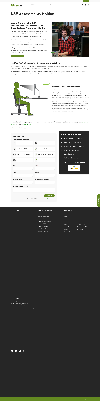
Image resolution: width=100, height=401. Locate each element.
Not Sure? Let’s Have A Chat (44, 160)
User (99, 201)
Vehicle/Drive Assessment (22, 160)
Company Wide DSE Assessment (45, 148)
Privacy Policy (44, 198)
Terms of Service (49, 198)
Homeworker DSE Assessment (23, 154)
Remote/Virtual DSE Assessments (44, 219)
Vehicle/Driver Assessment (43, 231)
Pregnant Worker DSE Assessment (45, 154)
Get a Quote (17, 56)
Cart (98, 205)
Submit (48, 195)
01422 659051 (27, 124)
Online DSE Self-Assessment (44, 143)
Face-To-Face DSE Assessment (23, 143)
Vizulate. (87, 399)
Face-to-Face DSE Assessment (44, 214)
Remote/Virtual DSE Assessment (24, 148)
